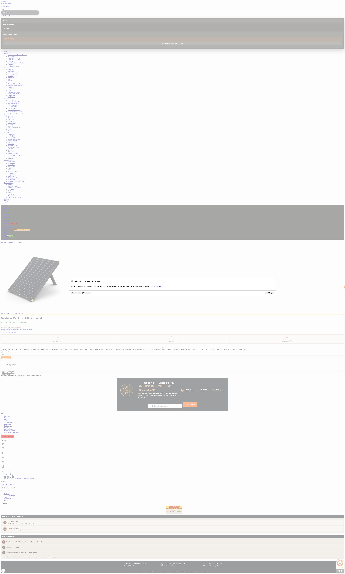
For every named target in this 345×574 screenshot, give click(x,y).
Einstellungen (269, 293)
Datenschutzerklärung (156, 286)
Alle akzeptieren (76, 293)
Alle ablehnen (86, 293)
